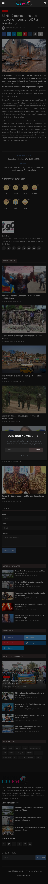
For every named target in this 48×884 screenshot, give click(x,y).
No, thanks (24, 455)
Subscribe (36, 450)
